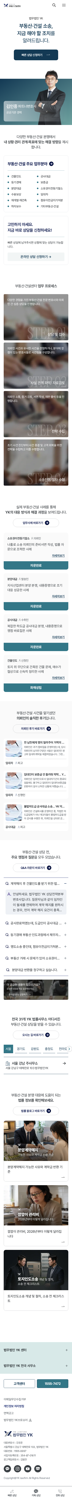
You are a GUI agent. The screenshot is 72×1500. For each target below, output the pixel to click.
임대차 (44, 194)
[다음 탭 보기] (69, 1049)
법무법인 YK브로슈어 (16, 1420)
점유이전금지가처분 (52, 200)
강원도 (35, 1049)
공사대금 (46, 176)
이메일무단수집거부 (15, 1399)
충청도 (49, 1049)
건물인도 (16, 176)
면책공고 (9, 1413)
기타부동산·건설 (50, 206)
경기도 (21, 1049)
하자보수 (16, 206)
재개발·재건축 (19, 200)
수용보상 (16, 194)
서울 (8, 1049)
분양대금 (16, 188)
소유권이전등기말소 (52, 188)
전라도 (63, 1049)
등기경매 (16, 182)
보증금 (44, 182)
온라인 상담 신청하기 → (35, 256)
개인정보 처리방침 (14, 1406)
